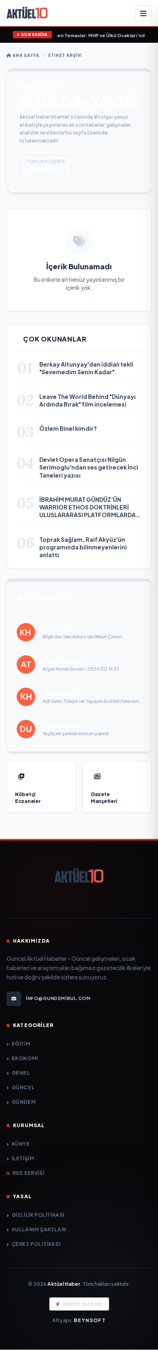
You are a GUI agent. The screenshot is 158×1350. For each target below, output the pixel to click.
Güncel (23, 1087)
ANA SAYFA (25, 55)
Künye (21, 1144)
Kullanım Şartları (39, 1229)
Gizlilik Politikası (38, 1215)
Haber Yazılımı (82, 1304)
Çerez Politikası (36, 1244)
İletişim (23, 1158)
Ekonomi (25, 1058)
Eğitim (21, 1044)
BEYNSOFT (90, 1320)
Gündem (24, 1102)
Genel (21, 1073)
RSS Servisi (28, 1173)
